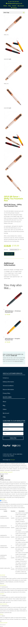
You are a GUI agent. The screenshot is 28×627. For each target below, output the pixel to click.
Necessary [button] (2, 499)
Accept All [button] (10, 472)
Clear (20, 249)
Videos (5, 5)
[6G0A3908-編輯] (14, 106)
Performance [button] (3, 585)
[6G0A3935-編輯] (14, 57)
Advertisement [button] (3, 604)
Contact (14, 5)
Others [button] (1, 614)
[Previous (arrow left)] (0, 626)
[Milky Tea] (14, 33)
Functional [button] (2, 575)
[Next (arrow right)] (2, 626)
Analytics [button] (2, 593)
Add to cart (9, 254)
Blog (9, 5)
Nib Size (6, 249)
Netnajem (12, 459)
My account (21, 5)
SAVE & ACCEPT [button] (3, 622)
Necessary (4, 500)
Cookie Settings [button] (3, 472)
